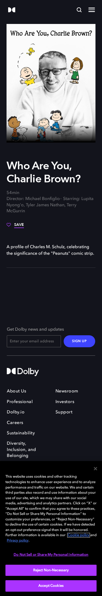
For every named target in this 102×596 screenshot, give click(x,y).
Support (64, 412)
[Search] (79, 9)
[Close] (95, 469)
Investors (65, 402)
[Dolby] (12, 10)
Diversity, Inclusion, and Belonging (21, 449)
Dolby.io (15, 412)
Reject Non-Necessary (51, 570)
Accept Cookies (51, 586)
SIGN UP (79, 341)
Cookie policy (78, 535)
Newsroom (66, 391)
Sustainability (21, 433)
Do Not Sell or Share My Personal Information (51, 555)
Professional (20, 402)
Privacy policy (18, 540)
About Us (16, 391)
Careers (15, 423)
